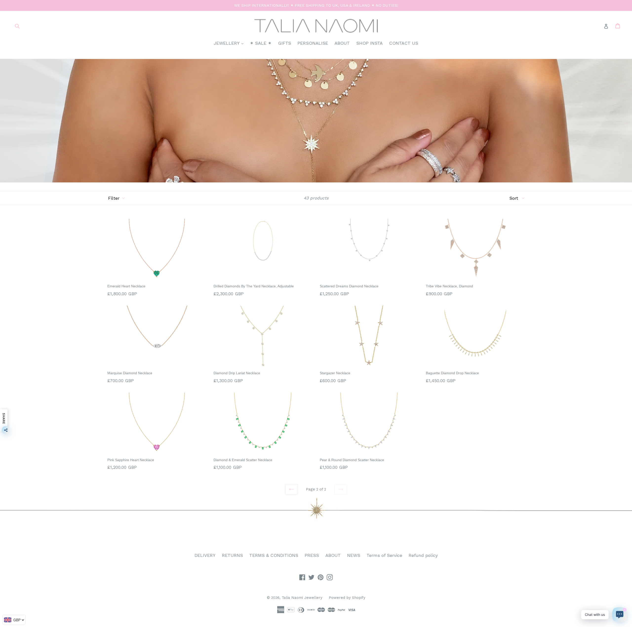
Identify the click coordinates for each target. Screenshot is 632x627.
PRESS (312, 555)
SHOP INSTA (369, 43)
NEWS (353, 555)
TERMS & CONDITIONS (273, 555)
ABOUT (342, 43)
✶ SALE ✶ (261, 43)
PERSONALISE (312, 43)
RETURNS (232, 555)
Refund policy (423, 555)
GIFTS (284, 43)
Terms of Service (384, 555)
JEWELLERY (230, 43)
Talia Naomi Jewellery (302, 597)
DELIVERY (205, 555)
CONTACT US (403, 43)
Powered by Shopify (347, 597)
